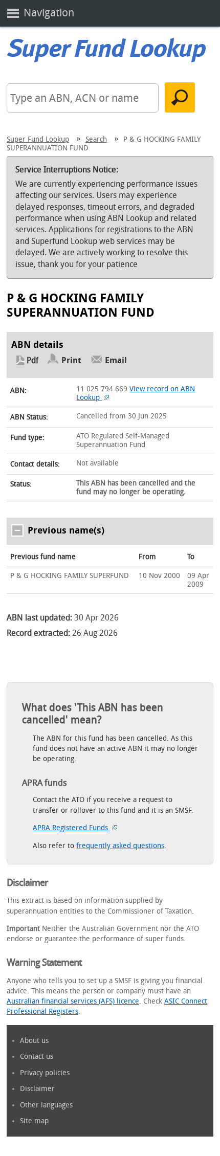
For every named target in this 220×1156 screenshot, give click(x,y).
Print (71, 360)
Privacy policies (45, 1073)
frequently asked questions (120, 845)
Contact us (36, 1056)
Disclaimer (37, 1088)
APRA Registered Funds (71, 828)
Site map (34, 1121)
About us (34, 1040)
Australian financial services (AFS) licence (73, 1001)
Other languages (46, 1105)
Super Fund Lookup (38, 139)
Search (96, 139)
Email (116, 360)
